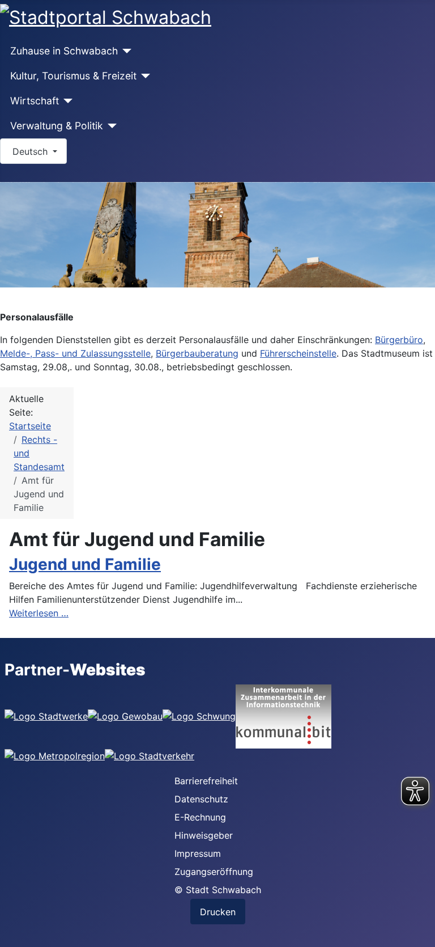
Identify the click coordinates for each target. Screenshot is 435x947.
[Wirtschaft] (66, 101)
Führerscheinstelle (298, 353)
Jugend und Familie (85, 564)
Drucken (218, 912)
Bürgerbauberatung (197, 353)
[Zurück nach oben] (421, 933)
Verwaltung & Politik (56, 126)
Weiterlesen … (39, 613)
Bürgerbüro (399, 339)
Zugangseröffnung (213, 871)
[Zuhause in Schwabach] (125, 51)
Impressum (197, 853)
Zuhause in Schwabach (64, 51)
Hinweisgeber (203, 835)
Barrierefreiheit (206, 781)
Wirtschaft (34, 101)
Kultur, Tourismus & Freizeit (73, 76)
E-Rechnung (200, 817)
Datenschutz (201, 799)
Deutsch (30, 151)
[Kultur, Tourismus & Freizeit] (144, 76)
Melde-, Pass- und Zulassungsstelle (75, 353)
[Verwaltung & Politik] (110, 126)
